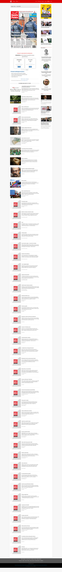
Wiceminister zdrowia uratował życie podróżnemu (29, 316)
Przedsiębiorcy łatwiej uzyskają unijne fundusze (28, 536)
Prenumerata (42, 1)
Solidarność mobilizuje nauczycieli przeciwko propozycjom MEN (46, 27)
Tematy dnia (42, 20)
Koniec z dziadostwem (25, 106)
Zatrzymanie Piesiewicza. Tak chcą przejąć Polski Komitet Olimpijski (46, 57)
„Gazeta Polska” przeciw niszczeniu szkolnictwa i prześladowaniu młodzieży (29, 86)
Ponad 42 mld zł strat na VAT (26, 138)
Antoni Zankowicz (25, 289)
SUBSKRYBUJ (17, 55)
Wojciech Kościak (25, 111)
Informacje (23, 546)
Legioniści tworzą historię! (25, 274)
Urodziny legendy (24, 232)
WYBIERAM (19, 66)
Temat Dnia (24, 196)
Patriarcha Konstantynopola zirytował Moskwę (28, 389)
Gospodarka (24, 143)
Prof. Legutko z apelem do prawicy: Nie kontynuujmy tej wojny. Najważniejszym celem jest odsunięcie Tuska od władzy (46, 123)
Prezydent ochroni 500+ (25, 515)
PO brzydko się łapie (24, 201)
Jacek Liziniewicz (46, 55)
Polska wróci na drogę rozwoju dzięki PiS (46, 100)
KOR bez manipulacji (24, 158)
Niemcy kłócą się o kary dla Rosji (26, 368)
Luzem (23, 520)
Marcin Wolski (24, 310)
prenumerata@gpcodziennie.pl (24, 80)
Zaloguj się (46, 1)
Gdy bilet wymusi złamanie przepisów (27, 285)
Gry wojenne (46, 87)
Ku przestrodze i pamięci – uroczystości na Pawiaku (29, 243)
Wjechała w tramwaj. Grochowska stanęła (27, 211)
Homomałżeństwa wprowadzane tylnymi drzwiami (45, 35)
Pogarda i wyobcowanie (25, 452)
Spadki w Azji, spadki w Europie (26, 421)
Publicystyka (24, 478)
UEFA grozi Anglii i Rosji (25, 494)
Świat (23, 353)
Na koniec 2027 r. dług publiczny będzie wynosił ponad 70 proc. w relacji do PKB (45, 112)
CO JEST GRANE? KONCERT (25, 264)
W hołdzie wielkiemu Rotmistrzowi (26, 127)
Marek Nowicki (24, 352)
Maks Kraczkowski (25, 121)
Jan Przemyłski (46, 70)
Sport (22, 222)
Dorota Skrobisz (24, 404)
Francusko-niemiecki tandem (26, 431)
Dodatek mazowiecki (25, 217)
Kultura (23, 447)
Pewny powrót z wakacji (25, 400)
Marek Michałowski (25, 142)
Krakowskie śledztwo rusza (25, 295)
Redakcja (23, 560)
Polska (23, 92)
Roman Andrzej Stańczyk (25, 195)
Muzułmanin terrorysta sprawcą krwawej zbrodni (29, 358)
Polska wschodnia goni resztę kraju (27, 410)
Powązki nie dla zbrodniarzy (26, 253)
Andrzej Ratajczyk (25, 415)
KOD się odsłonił (24, 180)
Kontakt (26, 560)
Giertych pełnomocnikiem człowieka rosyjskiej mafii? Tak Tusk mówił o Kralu (46, 72)
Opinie (23, 122)
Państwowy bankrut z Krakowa (26, 337)
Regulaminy (41, 560)
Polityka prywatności (37, 560)
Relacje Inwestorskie (32, 560)
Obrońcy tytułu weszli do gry (26, 525)
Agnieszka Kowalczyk (25, 91)
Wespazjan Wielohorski (25, 394)
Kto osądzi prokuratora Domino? (26, 473)
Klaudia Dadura (24, 373)
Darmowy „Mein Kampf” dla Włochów (27, 379)
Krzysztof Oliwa (24, 509)
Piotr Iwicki (24, 446)
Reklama (28, 560)
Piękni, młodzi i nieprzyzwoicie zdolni (27, 442)
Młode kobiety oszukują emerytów (27, 96)
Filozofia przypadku (24, 306)
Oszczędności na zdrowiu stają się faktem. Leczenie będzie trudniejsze (46, 44)
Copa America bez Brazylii (25, 504)
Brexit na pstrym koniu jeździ (26, 117)
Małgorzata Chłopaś (25, 530)
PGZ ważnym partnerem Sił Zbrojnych (27, 148)
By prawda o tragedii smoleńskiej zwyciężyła (28, 168)
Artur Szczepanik (25, 488)
